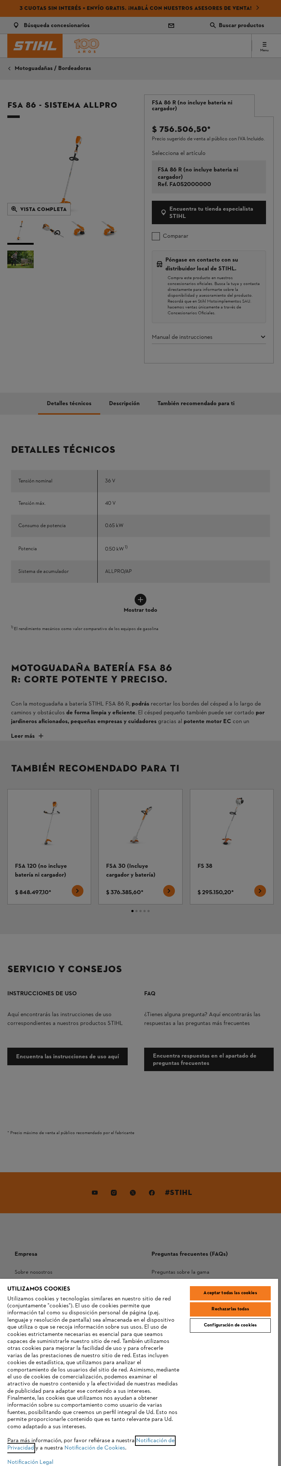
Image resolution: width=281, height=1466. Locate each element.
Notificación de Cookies (94, 1448)
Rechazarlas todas (230, 1309)
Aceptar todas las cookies (230, 1293)
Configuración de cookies (230, 1325)
